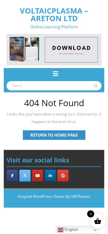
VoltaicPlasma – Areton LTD (54, 14)
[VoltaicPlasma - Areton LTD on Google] (63, 176)
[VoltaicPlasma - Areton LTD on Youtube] (37, 176)
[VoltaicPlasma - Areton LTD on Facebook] (12, 176)
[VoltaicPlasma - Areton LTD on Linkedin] (50, 176)
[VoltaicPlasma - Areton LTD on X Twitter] (25, 176)
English (71, 229)
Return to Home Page (57, 136)
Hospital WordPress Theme (41, 196)
